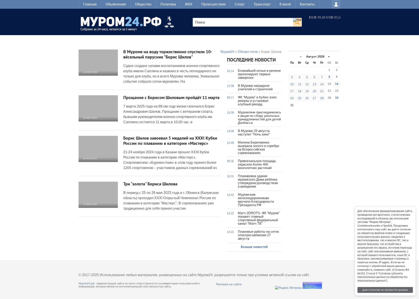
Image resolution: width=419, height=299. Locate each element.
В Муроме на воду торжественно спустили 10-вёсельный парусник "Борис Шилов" (167, 54)
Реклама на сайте (229, 284)
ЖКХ (188, 4)
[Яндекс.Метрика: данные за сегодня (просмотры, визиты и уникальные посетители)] (288, 287)
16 (336, 84)
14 (322, 84)
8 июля (285, 4)
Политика (168, 4)
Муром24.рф (86, 283)
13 (314, 84)
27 (314, 98)
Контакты (307, 4)
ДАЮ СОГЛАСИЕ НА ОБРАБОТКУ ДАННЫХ (385, 290)
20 (314, 91)
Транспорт (262, 4)
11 (299, 84)
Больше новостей (254, 247)
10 (292, 84)
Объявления (116, 4)
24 (292, 98)
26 (307, 98)
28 (322, 98)
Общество (143, 4)
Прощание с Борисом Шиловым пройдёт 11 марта (171, 98)
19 (307, 91)
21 (322, 91)
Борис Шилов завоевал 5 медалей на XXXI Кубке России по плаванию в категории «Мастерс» (170, 141)
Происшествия (213, 4)
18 (299, 91)
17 (292, 91)
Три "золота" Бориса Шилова (150, 184)
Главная (90, 4)
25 (299, 98)
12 (307, 84)
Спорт (240, 4)
